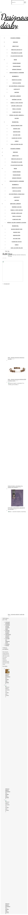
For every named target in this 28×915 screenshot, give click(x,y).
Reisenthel (15, 122)
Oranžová (5, 654)
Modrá (7, 653)
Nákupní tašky (16, 128)
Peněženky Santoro (17, 99)
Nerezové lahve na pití (16, 49)
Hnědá (4, 653)
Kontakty (7, 644)
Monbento (15, 76)
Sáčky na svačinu (17, 83)
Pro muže (7, 655)
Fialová (6, 651)
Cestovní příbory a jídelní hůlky (16, 86)
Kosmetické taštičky (17, 138)
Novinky (7, 645)
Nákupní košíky (16, 131)
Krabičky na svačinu (17, 79)
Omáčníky (16, 92)
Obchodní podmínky (7, 622)
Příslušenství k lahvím (16, 52)
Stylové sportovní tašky (17, 56)
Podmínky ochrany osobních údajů (7, 627)
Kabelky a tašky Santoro (17, 102)
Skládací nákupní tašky (16, 125)
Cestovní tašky (16, 134)
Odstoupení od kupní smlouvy (8, 636)
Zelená (4, 661)
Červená (5, 662)
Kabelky (17, 141)
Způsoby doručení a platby (7, 632)
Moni (15, 59)
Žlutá (4, 664)
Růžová (4, 658)
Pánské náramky (17, 66)
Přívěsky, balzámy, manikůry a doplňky (16, 222)
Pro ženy (5, 657)
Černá (7, 661)
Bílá (3, 651)
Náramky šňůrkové (16, 69)
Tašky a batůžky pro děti (17, 144)
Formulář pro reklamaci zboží (7, 640)
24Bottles (15, 46)
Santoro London (15, 96)
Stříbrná (5, 659)
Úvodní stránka (15, 38)
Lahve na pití (17, 89)
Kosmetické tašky (17, 112)
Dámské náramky (17, 63)
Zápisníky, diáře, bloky (16, 105)
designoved (7, 283)
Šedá (8, 662)
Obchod (15, 42)
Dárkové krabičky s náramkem (17, 72)
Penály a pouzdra (16, 109)
